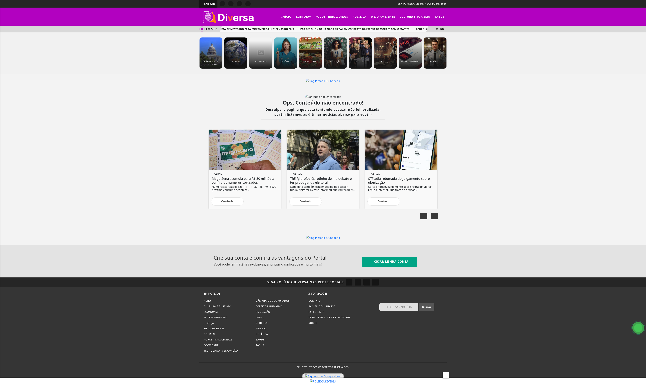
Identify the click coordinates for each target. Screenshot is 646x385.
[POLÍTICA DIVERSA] (323, 381)
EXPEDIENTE (316, 311)
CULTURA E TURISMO (217, 306)
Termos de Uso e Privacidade (329, 317)
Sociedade (211, 345)
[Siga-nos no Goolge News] (323, 376)
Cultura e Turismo (415, 16)
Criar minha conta (390, 261)
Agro (207, 300)
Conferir (227, 201)
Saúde (260, 339)
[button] (434, 216)
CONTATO (314, 300)
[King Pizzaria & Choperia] (323, 81)
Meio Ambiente (383, 16)
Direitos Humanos (269, 306)
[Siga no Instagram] (231, 3)
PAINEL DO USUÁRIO (321, 306)
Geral (259, 317)
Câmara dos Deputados (272, 300)
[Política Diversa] (228, 16)
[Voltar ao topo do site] (641, 231)
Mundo (260, 328)
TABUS (259, 345)
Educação (262, 311)
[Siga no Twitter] (248, 3)
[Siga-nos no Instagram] (358, 282)
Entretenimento (215, 317)
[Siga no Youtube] (239, 3)
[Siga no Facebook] (222, 3)
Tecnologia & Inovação (220, 350)
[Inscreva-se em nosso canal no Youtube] (375, 282)
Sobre (312, 323)
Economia (210, 311)
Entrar (209, 3)
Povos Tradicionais (331, 16)
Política (359, 16)
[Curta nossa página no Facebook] (349, 282)
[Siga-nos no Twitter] (366, 282)
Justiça (208, 323)
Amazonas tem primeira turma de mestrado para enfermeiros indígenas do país (230, 29)
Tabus (439, 16)
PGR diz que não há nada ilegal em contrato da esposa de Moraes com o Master (346, 29)
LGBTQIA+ (303, 16)
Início (286, 16)
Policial (209, 334)
